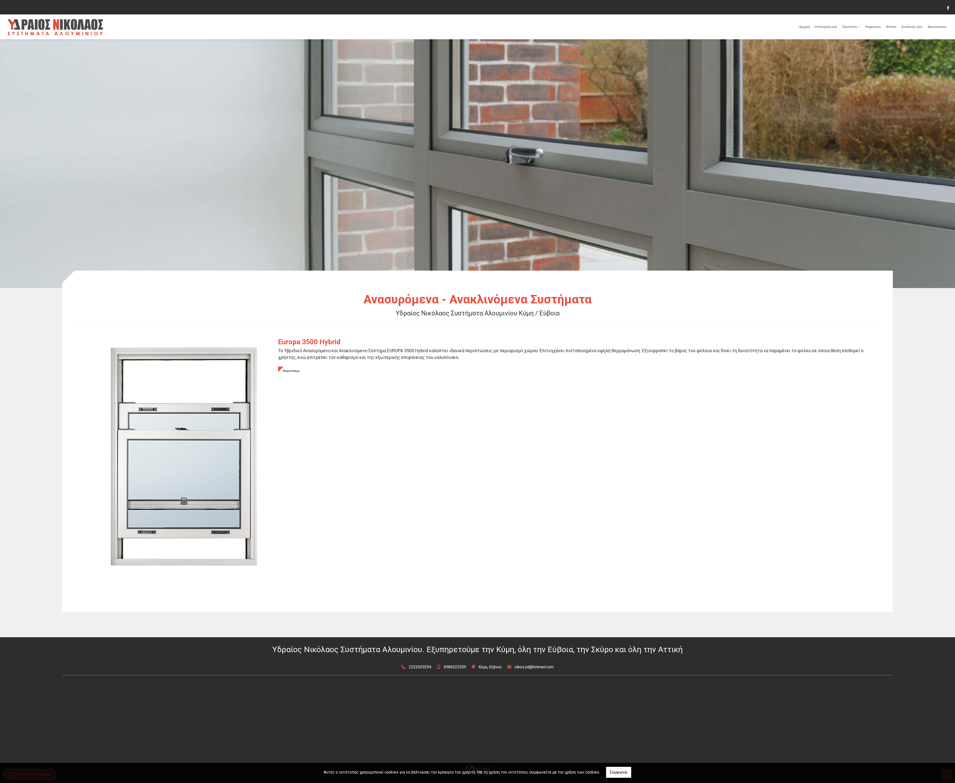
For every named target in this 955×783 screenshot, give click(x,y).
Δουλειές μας (912, 27)
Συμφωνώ (618, 772)
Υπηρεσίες (873, 27)
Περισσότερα (291, 371)
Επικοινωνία (937, 27)
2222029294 (420, 667)
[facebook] (947, 7)
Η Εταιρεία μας (826, 27)
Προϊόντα (850, 27)
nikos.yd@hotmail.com (534, 667)
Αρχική (804, 27)
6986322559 (455, 667)
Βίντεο (891, 27)
